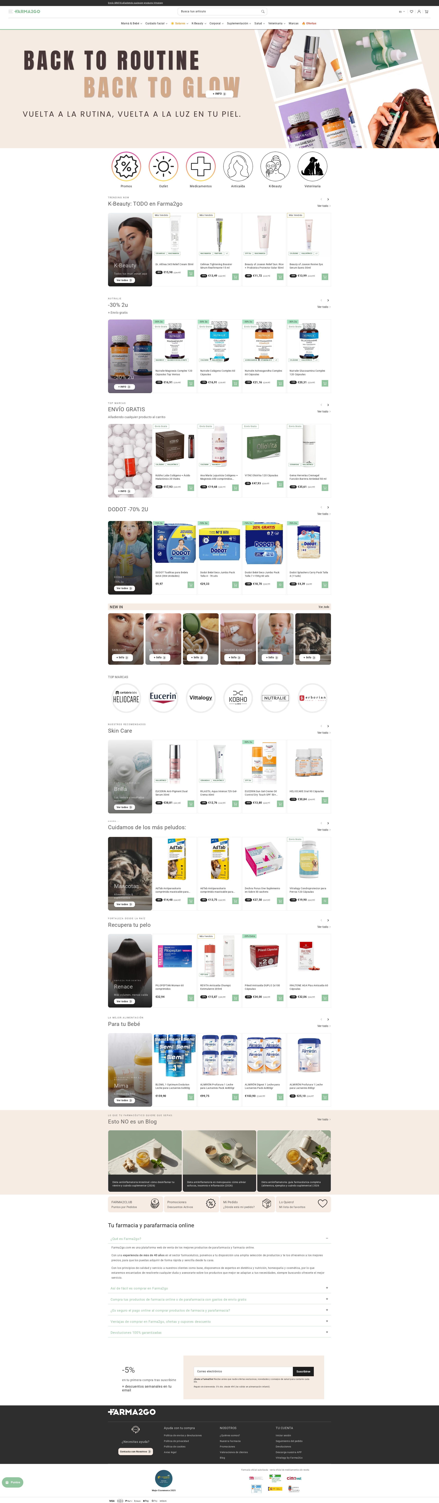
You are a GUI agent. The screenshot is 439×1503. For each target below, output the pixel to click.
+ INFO (217, 93)
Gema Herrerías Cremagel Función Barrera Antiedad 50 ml (308, 477)
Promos (126, 186)
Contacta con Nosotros (133, 1451)
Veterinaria (275, 23)
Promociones (227, 1446)
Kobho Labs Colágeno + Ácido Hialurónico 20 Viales (173, 477)
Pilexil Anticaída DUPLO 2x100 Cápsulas (262, 987)
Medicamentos (201, 186)
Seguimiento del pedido (289, 1441)
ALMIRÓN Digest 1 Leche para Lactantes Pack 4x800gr (262, 1086)
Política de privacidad (176, 1441)
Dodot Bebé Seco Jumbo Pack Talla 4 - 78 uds (217, 574)
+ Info (120, 657)
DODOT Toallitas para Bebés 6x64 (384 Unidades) (172, 574)
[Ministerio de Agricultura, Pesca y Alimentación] (275, 1489)
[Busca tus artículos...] (263, 11)
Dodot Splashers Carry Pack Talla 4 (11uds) (309, 574)
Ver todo (323, 206)
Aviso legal (170, 1452)
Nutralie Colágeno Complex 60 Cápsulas (217, 372)
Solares (180, 23)
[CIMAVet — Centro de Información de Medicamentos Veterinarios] (294, 1478)
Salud (258, 23)
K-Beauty (197, 23)
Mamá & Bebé (130, 23)
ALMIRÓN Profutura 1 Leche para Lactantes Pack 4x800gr (217, 1086)
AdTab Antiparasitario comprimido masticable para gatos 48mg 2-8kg (172, 890)
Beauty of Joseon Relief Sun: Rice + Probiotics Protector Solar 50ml (264, 266)
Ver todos (122, 280)
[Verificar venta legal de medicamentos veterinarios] (256, 1489)
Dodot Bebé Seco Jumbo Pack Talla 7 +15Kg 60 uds (262, 574)
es (400, 11)
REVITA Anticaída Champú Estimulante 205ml (215, 987)
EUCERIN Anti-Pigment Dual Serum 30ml (172, 793)
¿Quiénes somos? (230, 1435)
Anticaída (238, 186)
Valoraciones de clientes (234, 1452)
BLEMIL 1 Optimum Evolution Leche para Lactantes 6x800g (173, 1086)
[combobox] (222, 11)
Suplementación (237, 23)
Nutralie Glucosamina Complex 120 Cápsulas (307, 372)
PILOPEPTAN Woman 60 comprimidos (170, 987)
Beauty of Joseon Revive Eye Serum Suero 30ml (306, 266)
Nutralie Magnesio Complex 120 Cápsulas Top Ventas (174, 372)
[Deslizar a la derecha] (328, 199)
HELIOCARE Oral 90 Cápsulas (307, 791)
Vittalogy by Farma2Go (289, 1457)
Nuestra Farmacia (230, 1441)
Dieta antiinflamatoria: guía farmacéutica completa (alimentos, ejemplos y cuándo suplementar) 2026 (291, 1184)
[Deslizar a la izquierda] (321, 199)
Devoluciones (283, 1446)
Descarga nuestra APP (289, 1452)
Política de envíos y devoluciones (183, 1435)
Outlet (163, 186)
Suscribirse (303, 1371)
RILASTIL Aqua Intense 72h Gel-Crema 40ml (218, 793)
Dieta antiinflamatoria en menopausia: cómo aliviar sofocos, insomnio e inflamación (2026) (216, 1184)
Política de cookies (174, 1446)
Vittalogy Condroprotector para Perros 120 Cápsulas (308, 890)
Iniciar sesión (283, 1435)
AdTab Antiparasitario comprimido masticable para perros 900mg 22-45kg (216, 890)
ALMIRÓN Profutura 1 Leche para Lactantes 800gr (306, 1086)
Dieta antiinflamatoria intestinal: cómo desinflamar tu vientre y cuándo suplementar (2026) (143, 1184)
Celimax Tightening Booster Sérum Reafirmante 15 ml (216, 266)
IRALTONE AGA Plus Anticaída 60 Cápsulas (309, 987)
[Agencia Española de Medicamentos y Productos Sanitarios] (256, 1478)
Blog (222, 1457)
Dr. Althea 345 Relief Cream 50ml (174, 264)
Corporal (215, 23)
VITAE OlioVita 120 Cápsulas (261, 475)
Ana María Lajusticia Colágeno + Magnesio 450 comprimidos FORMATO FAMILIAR (219, 477)
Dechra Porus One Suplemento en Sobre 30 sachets (262, 890)
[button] (426, 11)
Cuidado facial (154, 23)
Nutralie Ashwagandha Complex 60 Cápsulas (263, 372)
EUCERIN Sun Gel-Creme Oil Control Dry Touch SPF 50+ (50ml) (261, 793)
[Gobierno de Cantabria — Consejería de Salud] (294, 1489)
